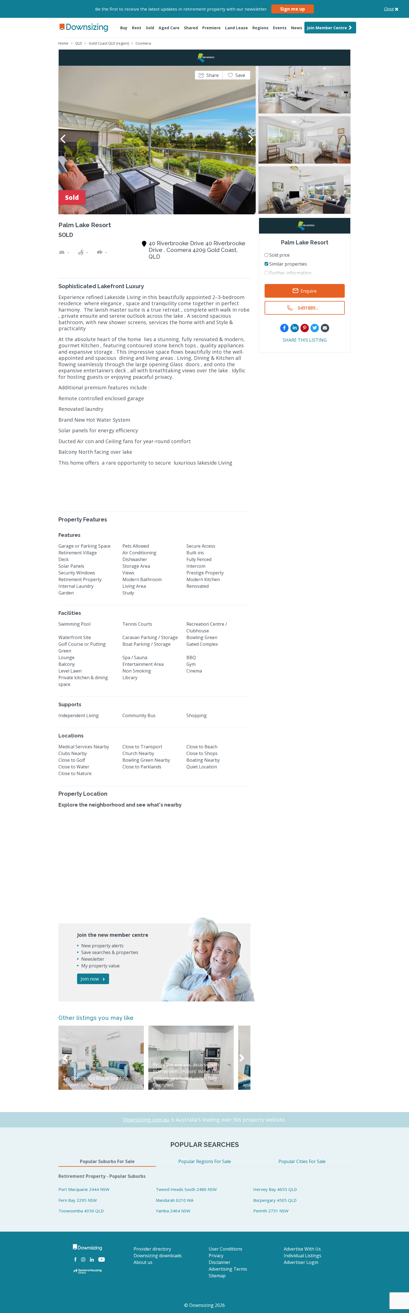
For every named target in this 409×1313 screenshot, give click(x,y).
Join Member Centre (327, 27)
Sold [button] (150, 27)
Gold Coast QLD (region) (109, 43)
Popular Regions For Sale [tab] (204, 1161)
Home (63, 43)
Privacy (216, 1256)
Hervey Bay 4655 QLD (275, 1189)
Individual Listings (302, 1256)
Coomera (143, 43)
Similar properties (287, 264)
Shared (191, 27)
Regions (260, 27)
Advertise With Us (302, 1249)
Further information (289, 273)
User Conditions (225, 1249)
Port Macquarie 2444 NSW (83, 1189)
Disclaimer (219, 1262)
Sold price (279, 255)
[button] (209, 75)
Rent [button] (136, 27)
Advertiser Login (301, 1262)
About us (143, 1262)
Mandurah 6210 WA (174, 1200)
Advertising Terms (228, 1269)
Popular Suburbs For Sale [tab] (107, 1161)
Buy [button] (123, 27)
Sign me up (292, 9)
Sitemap (217, 1276)
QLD (78, 43)
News (296, 27)
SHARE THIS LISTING (305, 340)
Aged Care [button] (169, 27)
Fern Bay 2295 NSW (77, 1200)
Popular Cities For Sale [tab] (302, 1161)
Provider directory (152, 1249)
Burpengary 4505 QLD (275, 1200)
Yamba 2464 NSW (173, 1211)
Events (280, 27)
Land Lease (236, 27)
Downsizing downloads (158, 1256)
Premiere (211, 27)
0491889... (308, 308)
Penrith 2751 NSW (271, 1211)
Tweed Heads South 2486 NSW (186, 1189)
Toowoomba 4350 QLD (81, 1211)
